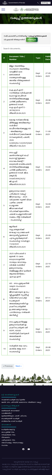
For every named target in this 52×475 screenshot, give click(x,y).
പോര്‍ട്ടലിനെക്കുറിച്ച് (8, 429)
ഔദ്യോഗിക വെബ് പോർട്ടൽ (11, 421)
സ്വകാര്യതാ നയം (8, 434)
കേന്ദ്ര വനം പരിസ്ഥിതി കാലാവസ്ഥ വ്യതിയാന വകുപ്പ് (21, 402)
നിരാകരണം (5, 437)
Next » (19, 366)
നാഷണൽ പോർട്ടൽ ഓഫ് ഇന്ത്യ (13, 399)
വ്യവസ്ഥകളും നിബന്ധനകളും (12, 442)
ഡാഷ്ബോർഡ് (6, 413)
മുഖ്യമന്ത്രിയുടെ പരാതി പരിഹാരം (14, 415)
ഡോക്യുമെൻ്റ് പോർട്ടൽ (10, 418)
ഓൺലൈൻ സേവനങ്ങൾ (10, 410)
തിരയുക (32, 39)
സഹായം (4, 445)
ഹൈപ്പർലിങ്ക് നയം (7, 432)
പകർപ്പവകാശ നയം (8, 440)
